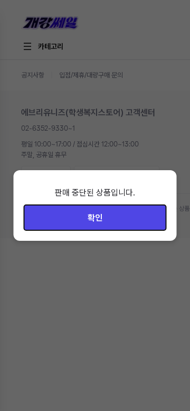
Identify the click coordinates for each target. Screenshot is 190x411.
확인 (95, 218)
